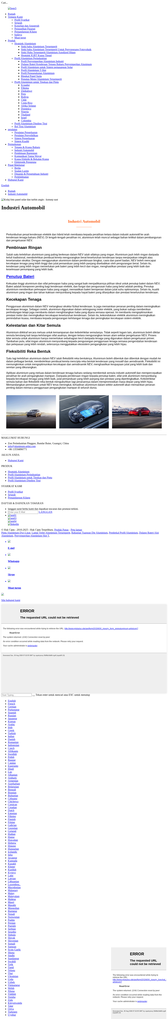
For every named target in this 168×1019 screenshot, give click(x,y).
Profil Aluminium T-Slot (33, 70)
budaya (18, 34)
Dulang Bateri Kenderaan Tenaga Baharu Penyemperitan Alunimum (56, 64)
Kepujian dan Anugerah (26, 25)
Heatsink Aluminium (25, 43)
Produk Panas (61, 529)
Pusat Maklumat (16, 165)
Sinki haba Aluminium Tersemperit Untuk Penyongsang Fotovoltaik (56, 49)
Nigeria (25, 111)
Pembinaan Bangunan (25, 153)
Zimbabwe (26, 91)
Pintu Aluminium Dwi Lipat (15, 532)
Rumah (11, 14)
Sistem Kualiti (21, 141)
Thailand (25, 114)
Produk (11, 40)
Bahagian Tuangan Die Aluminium (89, 532)
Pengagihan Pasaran (24, 28)
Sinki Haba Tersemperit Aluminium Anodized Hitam (48, 52)
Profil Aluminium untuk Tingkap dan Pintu (36, 82)
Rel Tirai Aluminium (25, 126)
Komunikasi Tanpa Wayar (28, 156)
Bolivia (25, 96)
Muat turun (20, 37)
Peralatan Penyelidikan (26, 135)
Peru (23, 94)
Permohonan (14, 144)
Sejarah (18, 22)
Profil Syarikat (21, 19)
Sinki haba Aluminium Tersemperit (39, 46)
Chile (24, 99)
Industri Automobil (24, 150)
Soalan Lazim (21, 171)
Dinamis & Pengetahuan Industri (31, 173)
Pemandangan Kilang (25, 31)
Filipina (25, 88)
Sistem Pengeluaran (24, 138)
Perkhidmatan (21, 176)
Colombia (26, 120)
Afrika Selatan (28, 105)
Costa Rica (26, 102)
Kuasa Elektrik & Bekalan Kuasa (31, 159)
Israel (24, 117)
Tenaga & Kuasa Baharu (27, 147)
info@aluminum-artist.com (22, 446)
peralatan (12, 129)
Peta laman (76, 529)
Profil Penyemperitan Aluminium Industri (42, 61)
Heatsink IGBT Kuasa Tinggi (36, 55)
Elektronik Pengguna (25, 162)
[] (33, 695)
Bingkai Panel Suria (31, 76)
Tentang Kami (15, 16)
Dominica (26, 108)
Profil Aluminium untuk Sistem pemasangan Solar (47, 67)
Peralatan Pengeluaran (25, 132)
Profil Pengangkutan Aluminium (37, 73)
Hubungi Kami (15, 179)
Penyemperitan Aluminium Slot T (31, 535)
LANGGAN (45, 512)
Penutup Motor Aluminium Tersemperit (41, 79)
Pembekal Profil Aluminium (123, 532)
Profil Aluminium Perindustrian (30, 58)
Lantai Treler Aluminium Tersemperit (51, 532)
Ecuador (25, 85)
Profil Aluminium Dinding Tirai (30, 123)
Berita (17, 168)
